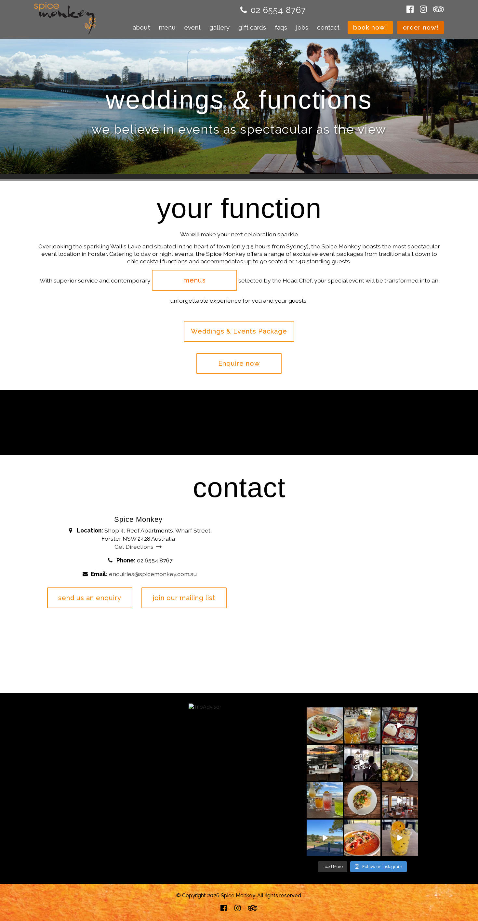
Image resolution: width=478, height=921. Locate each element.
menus (194, 280)
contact (328, 27)
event (192, 27)
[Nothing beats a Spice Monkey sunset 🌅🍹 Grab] (325, 763)
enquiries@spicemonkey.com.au (153, 574)
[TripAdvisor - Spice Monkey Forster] (437, 9)
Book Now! (370, 27)
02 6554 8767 (278, 10)
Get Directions (133, 546)
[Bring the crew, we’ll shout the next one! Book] (362, 763)
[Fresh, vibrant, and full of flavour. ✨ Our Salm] (362, 838)
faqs (281, 27)
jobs (302, 27)
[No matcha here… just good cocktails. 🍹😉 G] (362, 725)
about (141, 27)
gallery (219, 27)
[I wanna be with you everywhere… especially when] (400, 800)
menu (167, 27)
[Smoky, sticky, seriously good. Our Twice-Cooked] (325, 725)
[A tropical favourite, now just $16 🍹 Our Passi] (400, 838)
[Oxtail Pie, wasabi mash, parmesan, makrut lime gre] (400, 763)
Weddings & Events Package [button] (239, 331)
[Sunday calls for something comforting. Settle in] (362, 800)
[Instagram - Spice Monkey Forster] (423, 9)
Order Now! (420, 27)
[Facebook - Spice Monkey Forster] (411, 9)
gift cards (252, 27)
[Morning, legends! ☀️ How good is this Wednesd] (325, 838)
